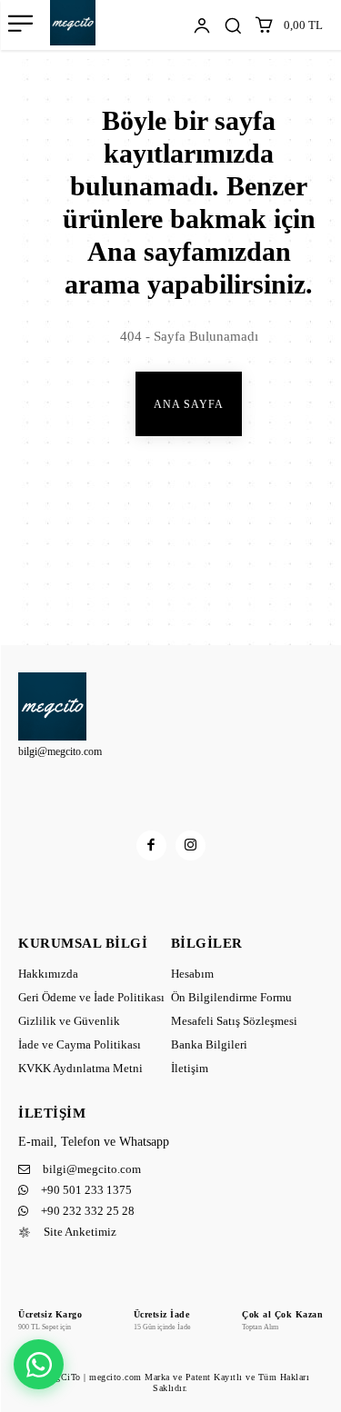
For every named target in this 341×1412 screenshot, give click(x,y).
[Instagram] (191, 845)
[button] (232, 25)
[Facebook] (151, 845)
